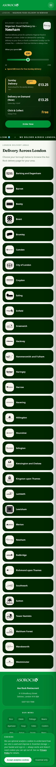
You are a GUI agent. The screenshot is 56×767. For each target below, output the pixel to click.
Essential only (42, 760)
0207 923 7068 (28, 702)
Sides (33, 726)
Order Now (28, 124)
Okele (20, 719)
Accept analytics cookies (18, 760)
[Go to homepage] (11, 5)
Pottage (32, 719)
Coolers (45, 726)
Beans (44, 719)
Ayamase (11, 726)
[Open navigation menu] (51, 5)
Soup (23, 726)
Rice (11, 719)
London (6, 13)
